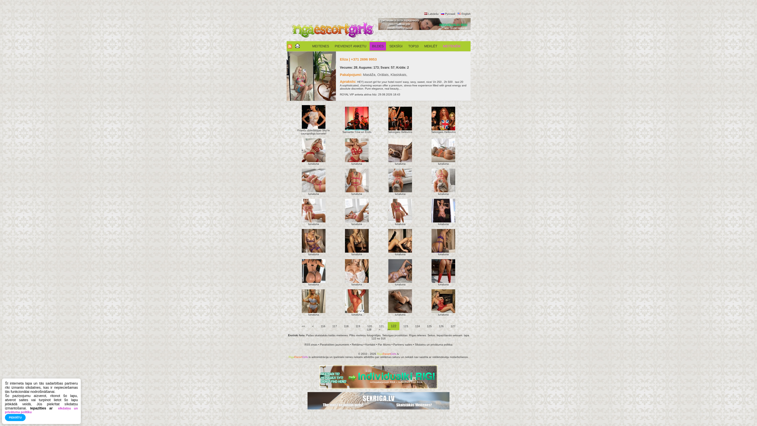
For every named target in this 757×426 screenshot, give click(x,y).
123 (406, 326)
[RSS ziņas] (290, 47)
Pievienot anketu (350, 46)
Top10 (413, 46)
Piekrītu (15, 417)
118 (346, 326)
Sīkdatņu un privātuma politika (433, 344)
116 (323, 326)
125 (429, 326)
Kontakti (370, 344)
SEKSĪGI (396, 46)
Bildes (378, 46)
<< (303, 326)
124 (417, 326)
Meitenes (320, 46)
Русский (450, 13)
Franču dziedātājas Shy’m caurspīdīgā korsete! (313, 132)
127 (453, 326)
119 (358, 326)
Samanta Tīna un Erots (356, 132)
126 (441, 326)
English (466, 13)
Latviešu (433, 13)
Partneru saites (402, 344)
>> (388, 329)
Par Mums (384, 344)
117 (335, 326)
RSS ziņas (311, 344)
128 (369, 329)
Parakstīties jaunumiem (334, 344)
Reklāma (357, 344)
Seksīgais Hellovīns (400, 132)
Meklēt (430, 46)
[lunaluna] (313, 161)
